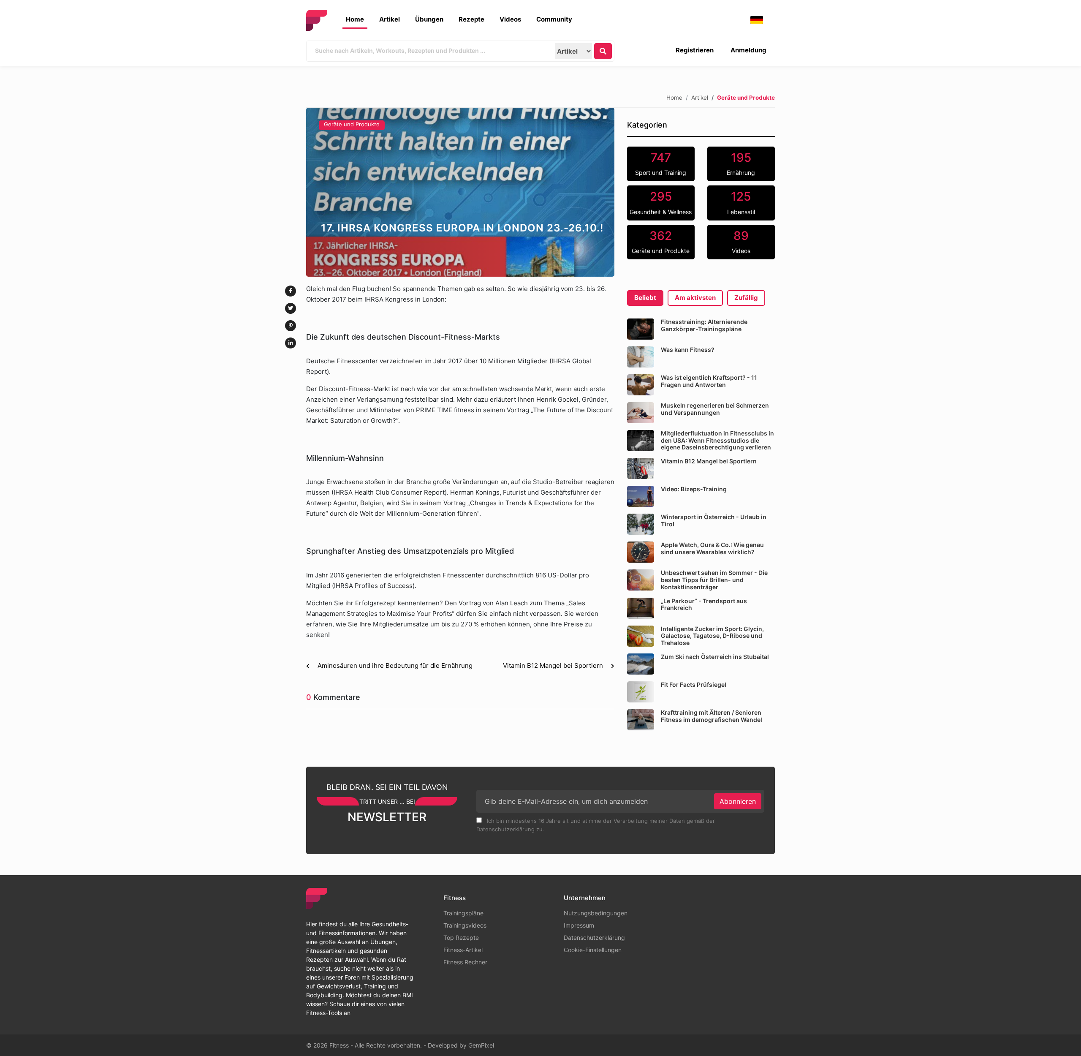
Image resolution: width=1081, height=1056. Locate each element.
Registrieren (695, 50)
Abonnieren (738, 801)
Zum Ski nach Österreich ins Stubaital (715, 656)
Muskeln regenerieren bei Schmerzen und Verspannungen (715, 409)
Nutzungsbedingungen (595, 913)
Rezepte (471, 19)
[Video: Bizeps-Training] (640, 496)
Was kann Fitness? (687, 349)
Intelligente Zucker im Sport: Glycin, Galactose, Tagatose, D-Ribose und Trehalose (712, 636)
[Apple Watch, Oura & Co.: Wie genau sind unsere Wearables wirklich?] (640, 552)
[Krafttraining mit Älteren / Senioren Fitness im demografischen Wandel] (640, 719)
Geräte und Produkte (352, 124)
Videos (510, 19)
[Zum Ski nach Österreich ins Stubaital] (640, 664)
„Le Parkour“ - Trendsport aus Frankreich (704, 604)
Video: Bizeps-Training (694, 489)
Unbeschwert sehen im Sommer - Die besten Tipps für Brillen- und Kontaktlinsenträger (714, 580)
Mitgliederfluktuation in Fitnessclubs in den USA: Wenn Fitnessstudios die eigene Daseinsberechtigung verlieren (717, 440)
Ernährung (741, 163)
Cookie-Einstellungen (593, 949)
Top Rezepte (461, 937)
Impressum (579, 925)
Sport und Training (660, 163)
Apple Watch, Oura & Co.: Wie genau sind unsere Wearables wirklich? (712, 548)
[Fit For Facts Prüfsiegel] (640, 691)
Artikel (389, 19)
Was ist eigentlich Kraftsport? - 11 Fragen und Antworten (709, 381)
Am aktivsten (695, 298)
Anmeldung (748, 50)
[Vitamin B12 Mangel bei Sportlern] (640, 468)
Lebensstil (741, 202)
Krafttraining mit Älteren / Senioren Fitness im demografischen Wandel (711, 716)
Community (554, 19)
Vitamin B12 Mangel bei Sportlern (709, 461)
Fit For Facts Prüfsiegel (693, 684)
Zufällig (746, 298)
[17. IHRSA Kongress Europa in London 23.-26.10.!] (460, 192)
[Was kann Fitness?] (640, 356)
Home (355, 19)
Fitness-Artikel (463, 949)
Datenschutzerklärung (594, 937)
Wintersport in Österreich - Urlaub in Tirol (713, 520)
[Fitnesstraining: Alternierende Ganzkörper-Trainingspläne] (640, 329)
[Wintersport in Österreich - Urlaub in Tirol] (640, 524)
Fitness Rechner (465, 962)
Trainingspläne (463, 913)
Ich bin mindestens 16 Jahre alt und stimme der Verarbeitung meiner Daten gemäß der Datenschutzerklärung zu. (595, 825)
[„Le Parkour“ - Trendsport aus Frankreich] (640, 608)
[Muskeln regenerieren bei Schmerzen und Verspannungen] (640, 412)
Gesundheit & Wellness (661, 202)
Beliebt (645, 298)
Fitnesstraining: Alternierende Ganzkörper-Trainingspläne (704, 325)
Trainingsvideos (464, 925)
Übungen (429, 19)
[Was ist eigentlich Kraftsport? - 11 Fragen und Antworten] (640, 384)
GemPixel (481, 1045)
